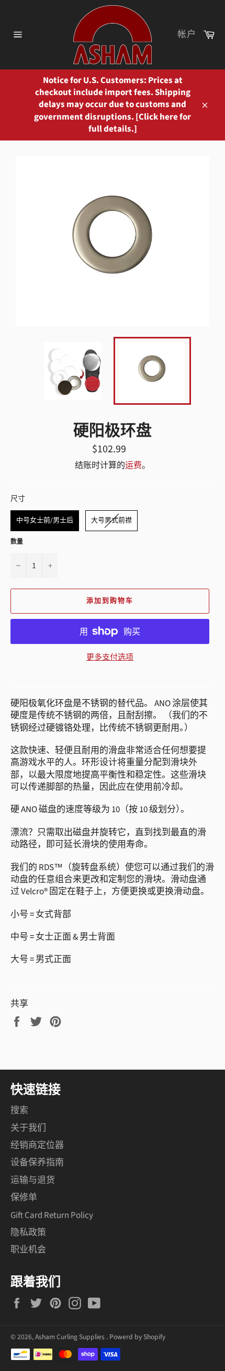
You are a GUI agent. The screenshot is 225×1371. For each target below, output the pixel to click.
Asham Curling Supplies (70, 1337)
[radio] (44, 520)
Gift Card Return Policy (51, 1215)
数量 (16, 542)
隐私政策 (28, 1232)
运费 (133, 465)
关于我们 (28, 1128)
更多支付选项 (109, 657)
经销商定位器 (37, 1145)
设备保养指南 (37, 1162)
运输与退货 (32, 1180)
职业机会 (28, 1250)
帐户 (186, 34)
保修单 (23, 1197)
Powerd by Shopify (137, 1337)
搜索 (19, 1110)
